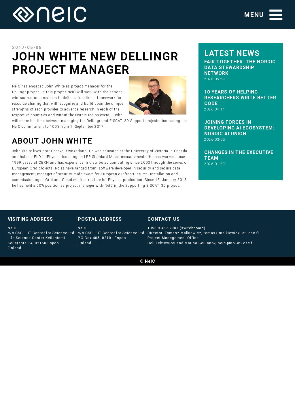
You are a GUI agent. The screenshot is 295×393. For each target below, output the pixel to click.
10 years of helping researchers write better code (240, 97)
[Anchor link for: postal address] (124, 218)
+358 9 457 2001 (163, 228)
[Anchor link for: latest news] (264, 52)
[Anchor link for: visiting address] (55, 218)
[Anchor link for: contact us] (182, 218)
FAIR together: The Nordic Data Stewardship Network (240, 67)
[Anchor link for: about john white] (96, 140)
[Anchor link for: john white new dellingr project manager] (136, 69)
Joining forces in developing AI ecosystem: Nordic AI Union (239, 127)
